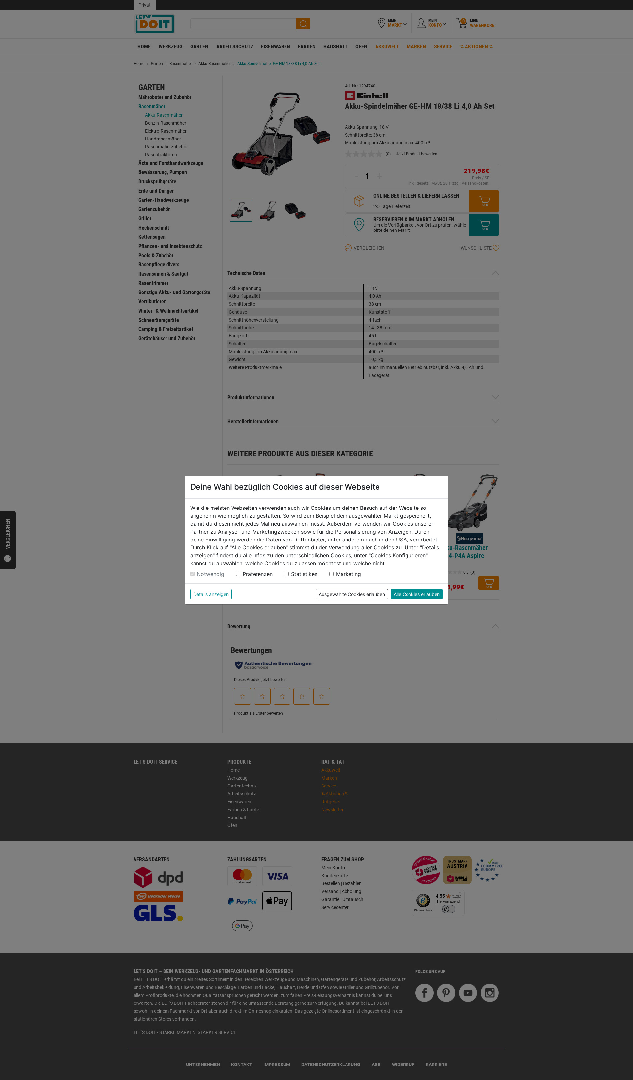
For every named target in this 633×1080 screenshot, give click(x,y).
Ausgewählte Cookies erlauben (352, 594)
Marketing (348, 574)
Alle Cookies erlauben (417, 594)
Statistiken (304, 574)
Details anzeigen (211, 594)
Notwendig (210, 574)
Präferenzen (258, 574)
